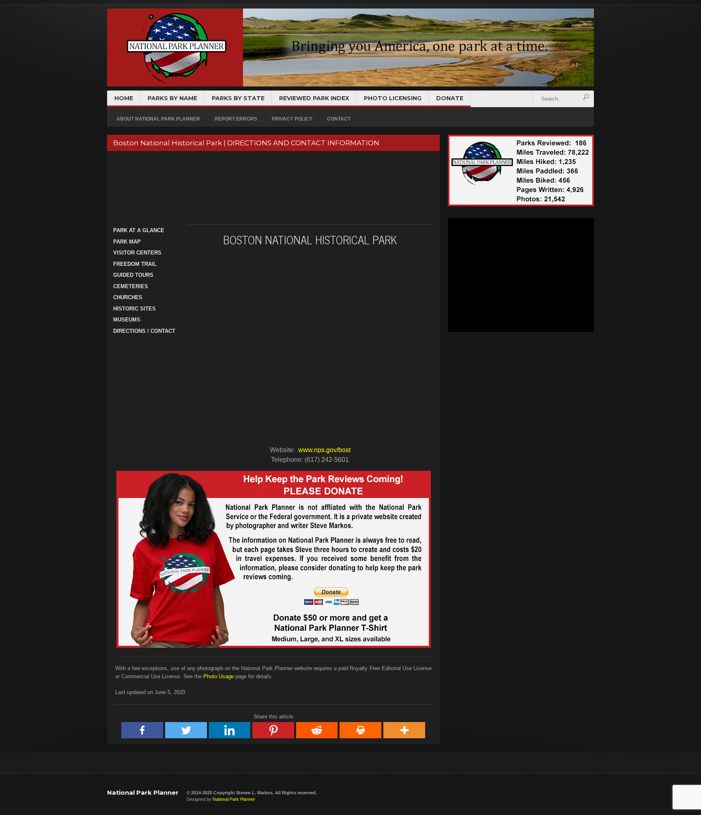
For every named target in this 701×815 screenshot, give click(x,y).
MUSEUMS (126, 320)
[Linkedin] (230, 730)
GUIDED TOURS (133, 275)
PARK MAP (127, 242)
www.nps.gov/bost (324, 449)
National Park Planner (142, 792)
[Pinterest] (273, 730)
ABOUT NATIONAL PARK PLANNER (158, 119)
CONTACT (338, 119)
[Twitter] (186, 730)
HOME (123, 98)
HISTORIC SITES (134, 309)
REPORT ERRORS (236, 119)
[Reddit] (317, 730)
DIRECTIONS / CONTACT (144, 331)
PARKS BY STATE (238, 98)
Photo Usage (218, 676)
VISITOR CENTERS (137, 253)
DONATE (449, 98)
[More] (404, 730)
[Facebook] (142, 730)
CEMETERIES (130, 286)
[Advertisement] (272, 187)
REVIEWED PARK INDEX (314, 98)
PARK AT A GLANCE (138, 230)
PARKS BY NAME (172, 98)
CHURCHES (127, 297)
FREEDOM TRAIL (135, 264)
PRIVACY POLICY (292, 119)
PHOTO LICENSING (392, 98)
